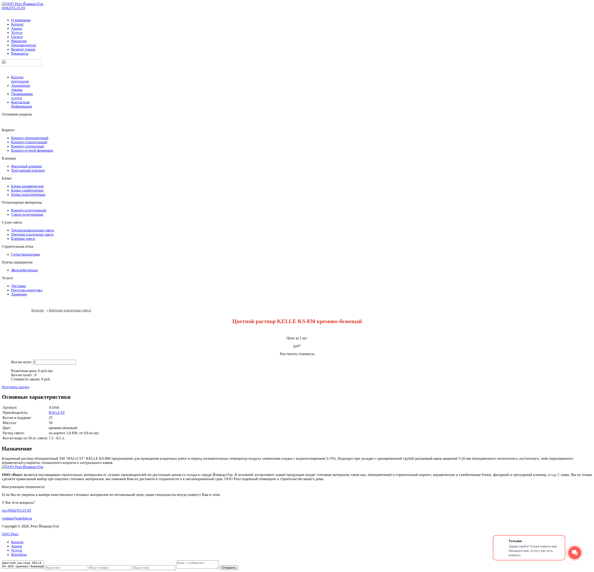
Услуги (16, 33)
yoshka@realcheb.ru (17, 518)
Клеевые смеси (23, 239)
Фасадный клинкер (26, 166)
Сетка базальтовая (25, 254)
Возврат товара (23, 49)
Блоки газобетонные (27, 190)
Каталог (17, 24)
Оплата (17, 37)
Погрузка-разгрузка (26, 290)
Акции (16, 28)
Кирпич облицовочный (29, 138)
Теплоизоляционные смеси (32, 230)
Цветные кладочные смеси (32, 234)
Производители (23, 45)
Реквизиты (19, 53)
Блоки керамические (27, 186)
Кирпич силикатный (27, 146)
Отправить (229, 567)
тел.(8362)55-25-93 (16, 510)
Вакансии (19, 41)
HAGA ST (57, 413)
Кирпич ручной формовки (32, 150)
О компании (21, 20)
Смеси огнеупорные (27, 214)
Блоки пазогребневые (28, 194)
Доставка (18, 286)
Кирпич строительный (29, 142)
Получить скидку (15, 387)
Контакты (19, 554)
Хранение (19, 294)
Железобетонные (24, 270)
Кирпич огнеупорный (28, 210)
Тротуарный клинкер (28, 170)
